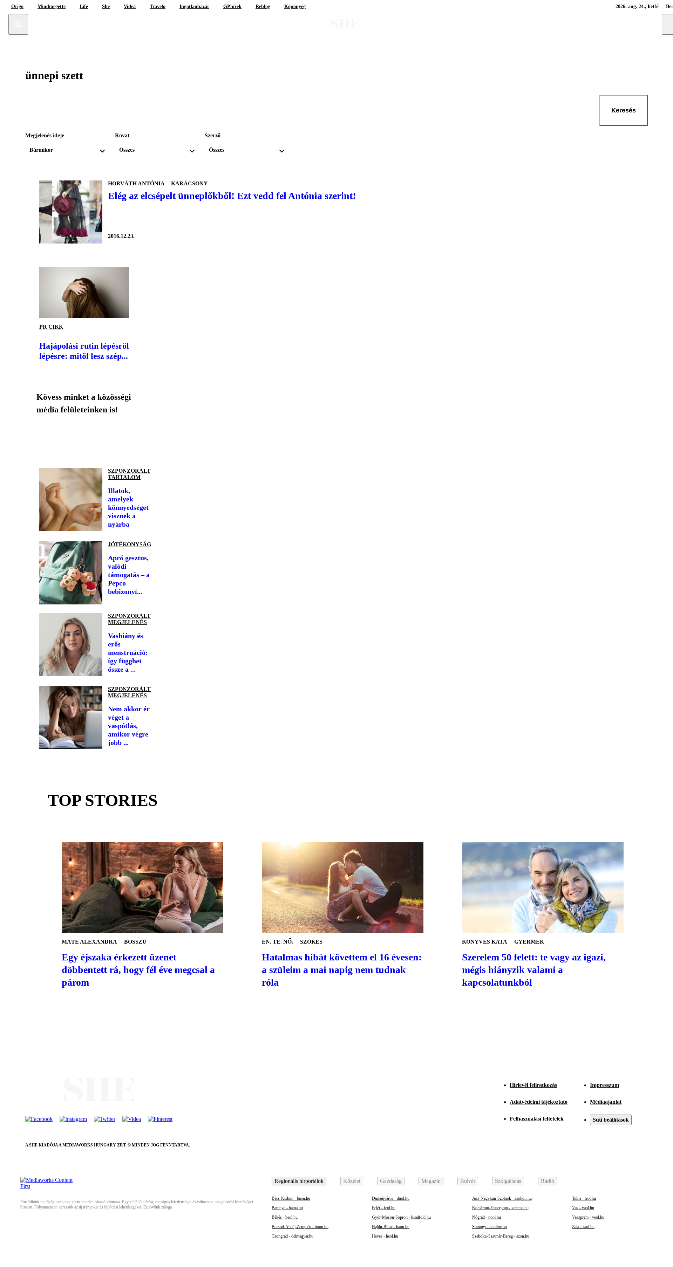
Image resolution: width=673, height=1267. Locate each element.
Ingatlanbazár (194, 6)
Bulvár (467, 1181)
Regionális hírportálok (299, 1181)
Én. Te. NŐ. (277, 942)
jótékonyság (129, 544)
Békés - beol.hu (285, 1217)
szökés (311, 942)
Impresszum (604, 1085)
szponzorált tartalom (129, 474)
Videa (130, 6)
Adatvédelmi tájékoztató (538, 1102)
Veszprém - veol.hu (588, 1217)
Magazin (431, 1181)
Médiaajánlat (605, 1102)
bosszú (135, 942)
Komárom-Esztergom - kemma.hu (500, 1207)
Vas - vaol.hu (583, 1207)
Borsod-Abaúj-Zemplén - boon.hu (300, 1226)
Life (84, 6)
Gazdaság (391, 1181)
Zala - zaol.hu (583, 1226)
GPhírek (232, 6)
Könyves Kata (484, 942)
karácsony (189, 183)
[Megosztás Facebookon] (47, 438)
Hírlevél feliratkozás (533, 1085)
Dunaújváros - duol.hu (390, 1198)
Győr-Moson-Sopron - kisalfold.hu (401, 1217)
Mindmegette (52, 6)
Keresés (623, 110)
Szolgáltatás (508, 1181)
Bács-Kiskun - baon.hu (291, 1198)
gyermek (529, 942)
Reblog (263, 6)
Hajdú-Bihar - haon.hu (390, 1226)
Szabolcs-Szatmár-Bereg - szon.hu (500, 1236)
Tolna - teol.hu (584, 1198)
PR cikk (51, 327)
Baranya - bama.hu (287, 1207)
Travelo (157, 6)
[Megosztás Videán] (143, 438)
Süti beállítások (611, 1120)
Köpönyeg (295, 6)
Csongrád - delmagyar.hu (292, 1236)
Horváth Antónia (136, 183)
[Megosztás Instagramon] (95, 438)
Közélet (351, 1181)
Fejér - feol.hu (383, 1207)
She (106, 6)
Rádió (547, 1181)
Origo (17, 6)
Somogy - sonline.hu (489, 1226)
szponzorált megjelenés (129, 619)
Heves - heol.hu (385, 1236)
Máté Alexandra (89, 942)
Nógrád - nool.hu (486, 1217)
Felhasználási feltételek (537, 1119)
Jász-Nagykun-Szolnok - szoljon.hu (502, 1198)
